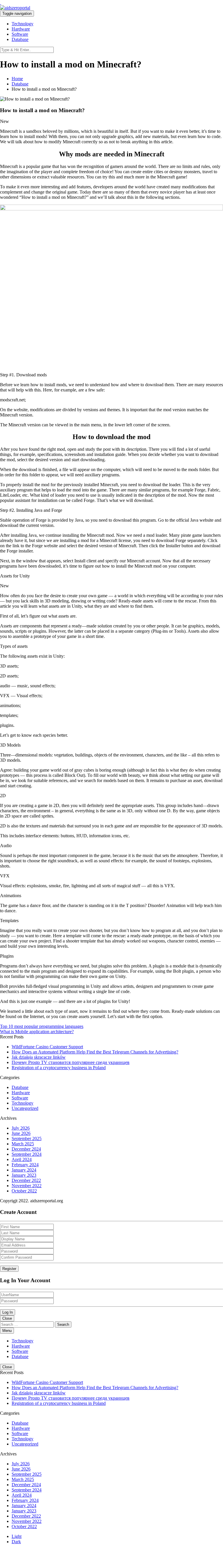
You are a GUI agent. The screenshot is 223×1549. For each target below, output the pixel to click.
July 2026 (21, 1128)
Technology (22, 23)
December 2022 (26, 1180)
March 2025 (23, 1143)
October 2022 (24, 1190)
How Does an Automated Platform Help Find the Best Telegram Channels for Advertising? (95, 1051)
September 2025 (27, 1138)
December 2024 (26, 1148)
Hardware (21, 28)
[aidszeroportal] (0, 2)
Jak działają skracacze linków (39, 1057)
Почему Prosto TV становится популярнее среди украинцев (71, 1062)
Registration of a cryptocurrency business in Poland (59, 1067)
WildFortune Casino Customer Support (47, 1046)
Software (20, 34)
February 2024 (25, 1164)
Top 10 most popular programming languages (41, 1026)
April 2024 (22, 1159)
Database (20, 39)
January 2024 (24, 1169)
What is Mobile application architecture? (37, 1031)
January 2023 (24, 1175)
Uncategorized (25, 1108)
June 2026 (21, 1133)
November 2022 (27, 1185)
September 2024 (27, 1154)
